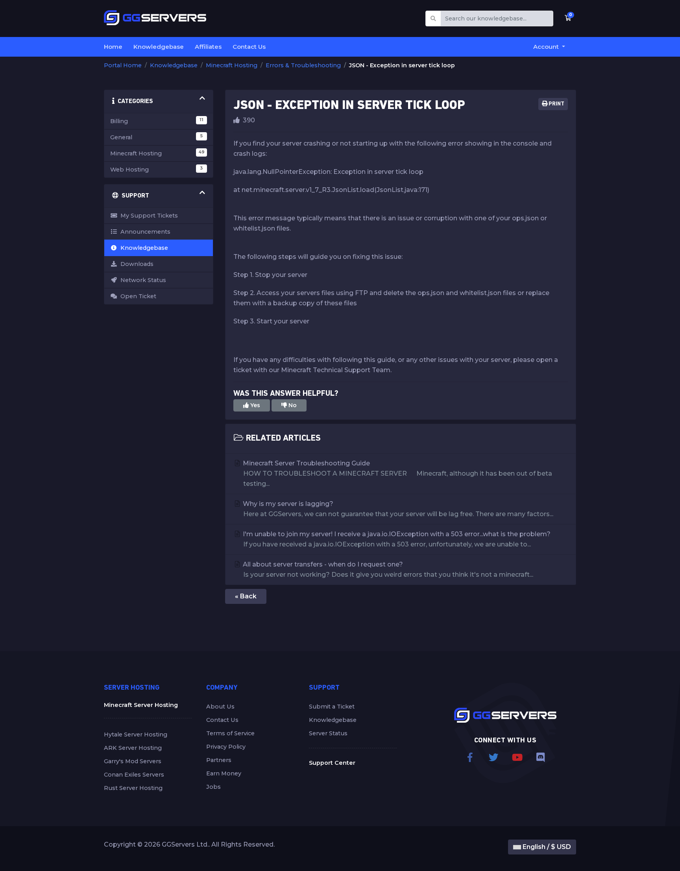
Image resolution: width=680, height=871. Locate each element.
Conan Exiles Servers (134, 774)
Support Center (332, 762)
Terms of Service (230, 733)
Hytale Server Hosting (135, 734)
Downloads (135, 264)
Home (113, 46)
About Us (220, 706)
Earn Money (223, 773)
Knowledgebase (158, 46)
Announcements (143, 231)
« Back (246, 596)
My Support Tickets (147, 215)
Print (555, 104)
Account (546, 46)
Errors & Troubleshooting (303, 65)
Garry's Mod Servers (132, 761)
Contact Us (249, 46)
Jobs (213, 786)
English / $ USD (546, 847)
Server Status (328, 733)
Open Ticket (136, 296)
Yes (254, 405)
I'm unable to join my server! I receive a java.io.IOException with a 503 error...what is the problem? (396, 539)
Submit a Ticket (332, 706)
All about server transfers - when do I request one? (387, 569)
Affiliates (208, 46)
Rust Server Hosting (133, 788)
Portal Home (123, 65)
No (292, 405)
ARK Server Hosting (133, 747)
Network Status (141, 280)
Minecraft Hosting (231, 65)
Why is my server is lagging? (397, 509)
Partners (218, 760)
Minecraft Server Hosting (141, 705)
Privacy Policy (226, 746)
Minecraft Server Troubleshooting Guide (396, 473)
